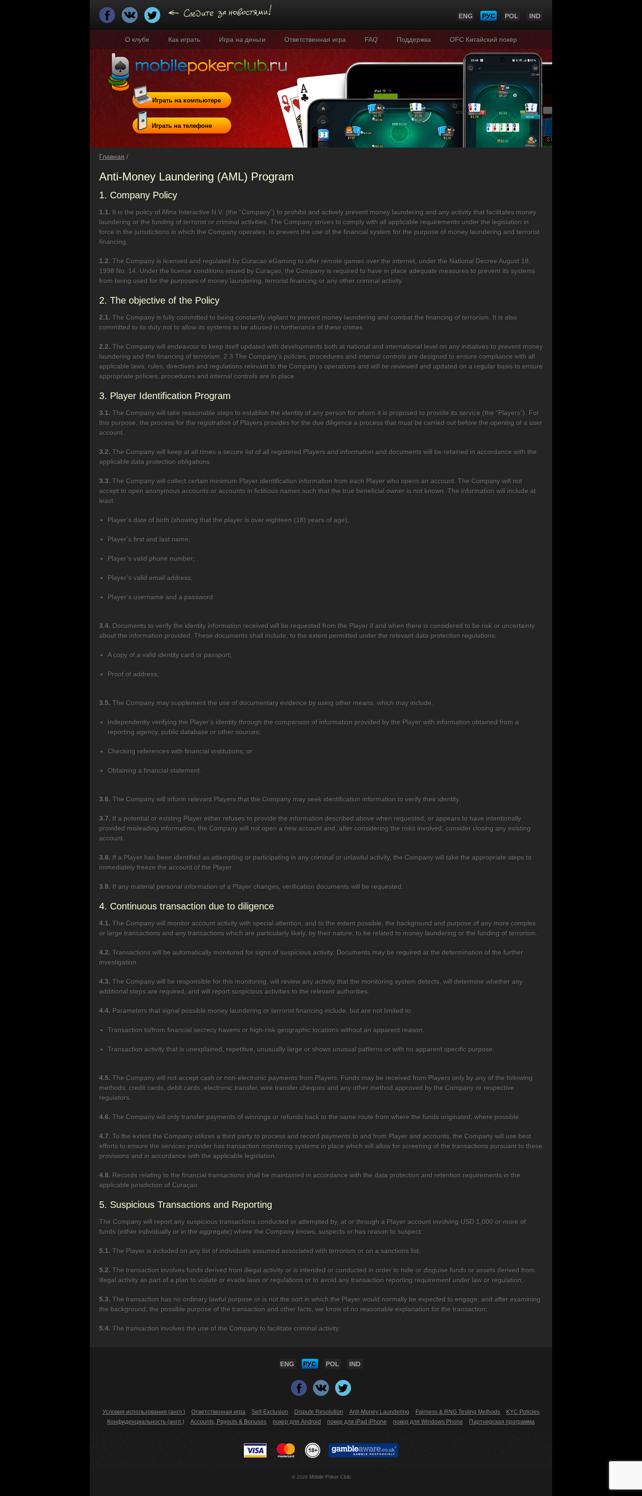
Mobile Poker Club (330, 1477)
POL (511, 16)
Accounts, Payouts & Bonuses (228, 1421)
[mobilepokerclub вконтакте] (131, 18)
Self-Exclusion (269, 1412)
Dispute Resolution (318, 1412)
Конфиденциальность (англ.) (145, 1421)
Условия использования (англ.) (143, 1412)
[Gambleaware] (363, 1450)
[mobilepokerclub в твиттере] (153, 18)
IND (534, 16)
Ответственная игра (315, 39)
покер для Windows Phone (428, 1421)
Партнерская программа (502, 1421)
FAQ (371, 39)
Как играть (184, 39)
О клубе (137, 39)
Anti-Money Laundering (379, 1412)
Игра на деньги (242, 39)
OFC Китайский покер (483, 39)
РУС (488, 16)
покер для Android (297, 1421)
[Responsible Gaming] (313, 1450)
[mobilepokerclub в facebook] (108, 18)
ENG (466, 16)
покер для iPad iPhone (357, 1421)
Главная (112, 156)
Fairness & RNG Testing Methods (457, 1412)
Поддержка (414, 39)
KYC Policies (523, 1412)
